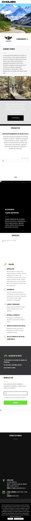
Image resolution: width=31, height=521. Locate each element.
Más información (18, 518)
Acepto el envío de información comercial (15, 397)
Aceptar (10, 518)
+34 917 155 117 (14, 486)
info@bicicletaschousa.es (18, 488)
